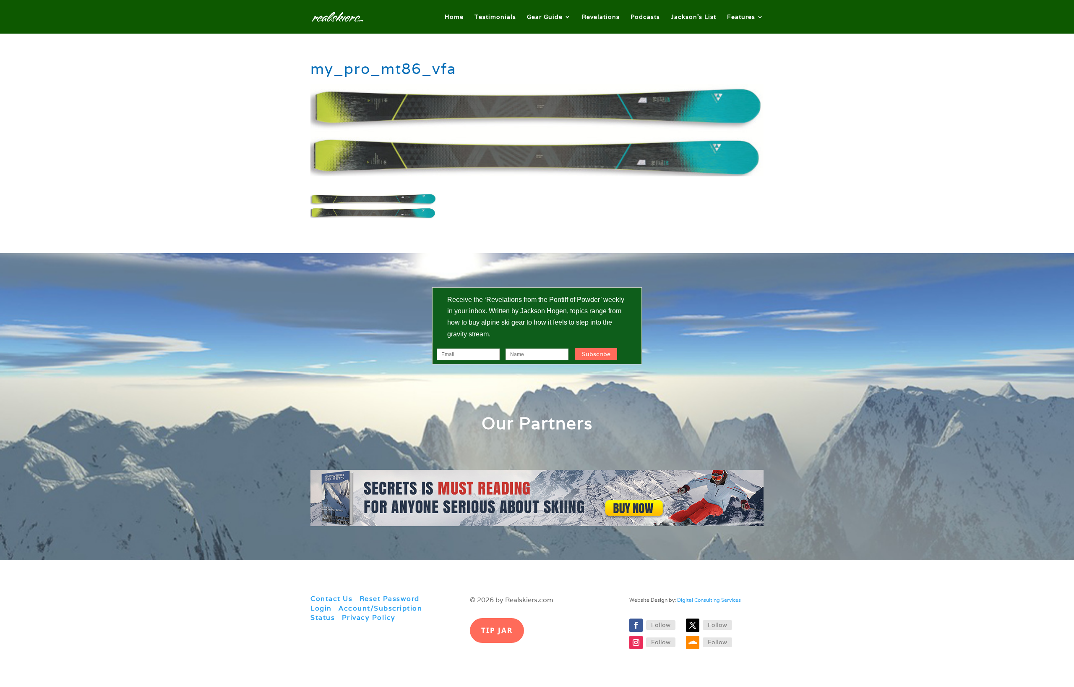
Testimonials (495, 17)
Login (321, 608)
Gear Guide (545, 17)
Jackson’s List (693, 17)
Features (741, 17)
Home (454, 17)
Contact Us (331, 598)
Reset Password (390, 598)
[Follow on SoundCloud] (692, 642)
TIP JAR (497, 630)
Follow (660, 625)
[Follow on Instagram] (636, 642)
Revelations (601, 17)
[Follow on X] (692, 625)
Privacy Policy (369, 617)
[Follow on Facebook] (636, 625)
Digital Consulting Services (709, 600)
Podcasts (645, 17)
